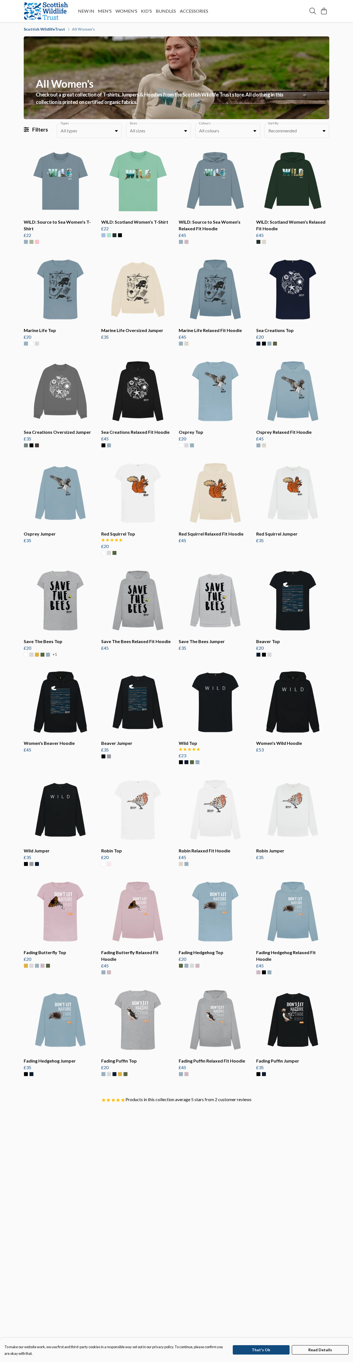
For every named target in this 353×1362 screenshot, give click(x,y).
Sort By (273, 123)
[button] (116, 131)
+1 (54, 654)
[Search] (312, 11)
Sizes (133, 123)
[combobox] (89, 131)
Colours (205, 123)
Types (64, 123)
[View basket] (323, 11)
